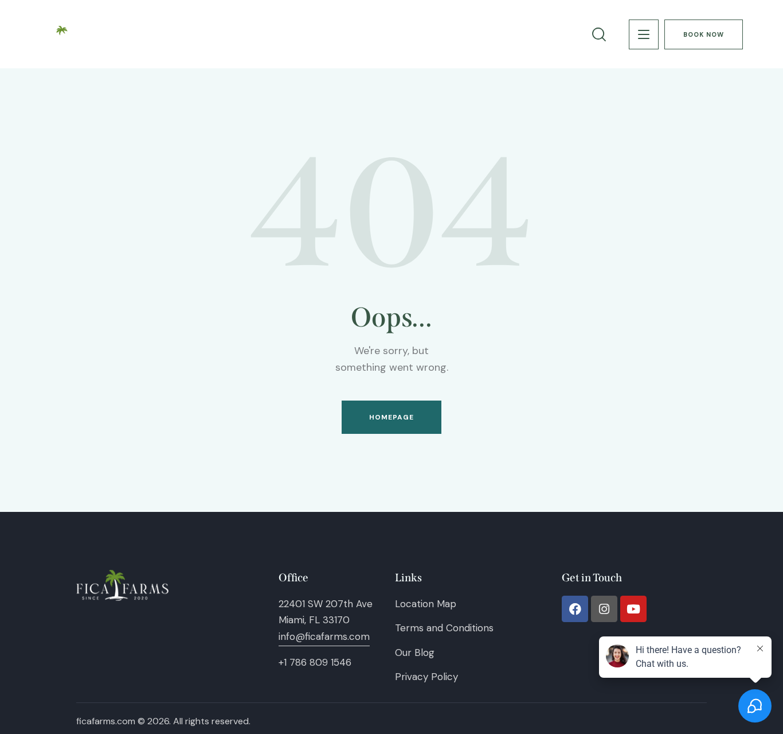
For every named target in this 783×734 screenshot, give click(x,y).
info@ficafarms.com (324, 636)
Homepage (391, 417)
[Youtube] (633, 609)
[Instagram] (604, 609)
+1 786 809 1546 (315, 662)
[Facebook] (575, 609)
